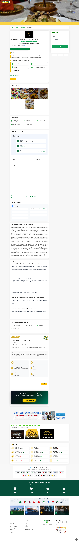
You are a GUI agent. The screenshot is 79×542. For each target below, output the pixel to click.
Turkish (62, 472)
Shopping (26, 525)
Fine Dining (16, 67)
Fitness (26, 526)
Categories (12, 523)
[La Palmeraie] (16, 94)
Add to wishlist (60, 49)
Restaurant (23, 27)
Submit (60, 46)
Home (50, 2)
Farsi (34, 472)
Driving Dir (39, 48)
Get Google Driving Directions (30, 196)
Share (55, 55)
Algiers (17, 27)
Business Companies (29, 529)
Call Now (20, 48)
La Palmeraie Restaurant (19, 63)
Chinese (45, 472)
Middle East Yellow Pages (45, 538)
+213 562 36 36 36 (23, 146)
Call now (27, 159)
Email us (15, 159)
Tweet (61, 55)
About (11, 23)
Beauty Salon (27, 528)
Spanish (31, 475)
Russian (56, 472)
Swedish (55, 475)
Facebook (39, 159)
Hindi (51, 472)
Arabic (24, 472)
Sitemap (11, 532)
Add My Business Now (29, 400)
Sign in (76, 2)
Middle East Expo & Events (14, 531)
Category (62, 2)
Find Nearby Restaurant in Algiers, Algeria (26, 426)
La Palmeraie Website (23, 380)
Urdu (29, 472)
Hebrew (39, 472)
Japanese (37, 475)
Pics (14, 23)
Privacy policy (12, 528)
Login (58, 2)
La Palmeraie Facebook (22, 379)
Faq (10, 525)
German (43, 475)
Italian (49, 475)
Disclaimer (12, 529)
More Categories (28, 531)
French (25, 475)
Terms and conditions (14, 526)
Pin (66, 55)
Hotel (26, 523)
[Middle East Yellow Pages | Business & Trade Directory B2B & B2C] (6, 2)
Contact (72, 2)
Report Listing (13, 78)
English (18, 472)
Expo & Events (67, 2)
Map (18, 23)
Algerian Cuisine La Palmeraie (39, 67)
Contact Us (12, 533)
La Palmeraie (16, 70)
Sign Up (54, 2)
